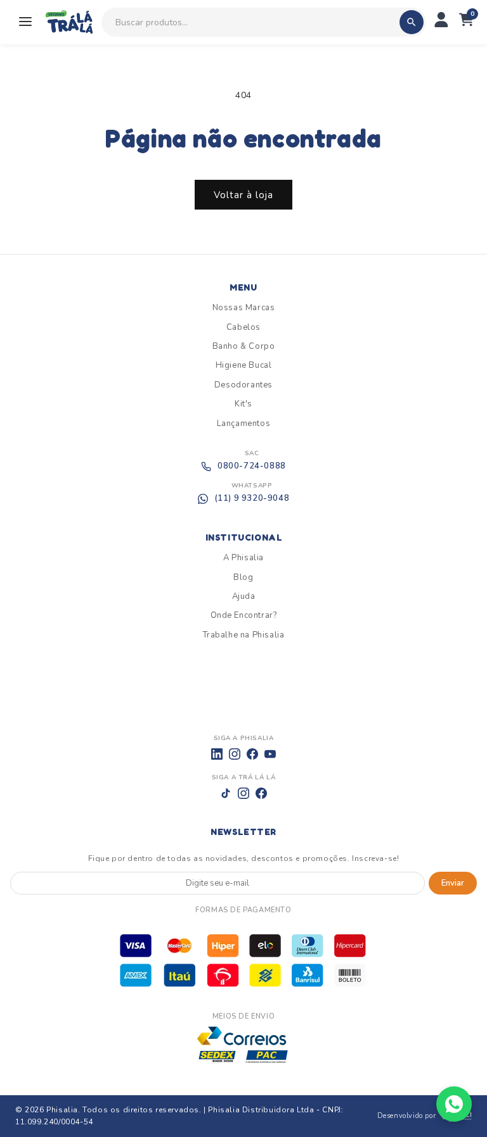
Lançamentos (244, 423)
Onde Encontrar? (244, 615)
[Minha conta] (441, 22)
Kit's (243, 404)
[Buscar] (411, 22)
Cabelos (243, 327)
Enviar (452, 883)
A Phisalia (243, 557)
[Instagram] (234, 754)
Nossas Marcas (243, 307)
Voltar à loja (243, 195)
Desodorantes (243, 385)
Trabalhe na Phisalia (244, 635)
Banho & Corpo (243, 346)
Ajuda (244, 596)
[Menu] (25, 22)
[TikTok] (225, 793)
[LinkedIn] (217, 754)
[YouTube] (270, 754)
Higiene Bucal (244, 365)
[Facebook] (252, 754)
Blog (243, 577)
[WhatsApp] (454, 1104)
